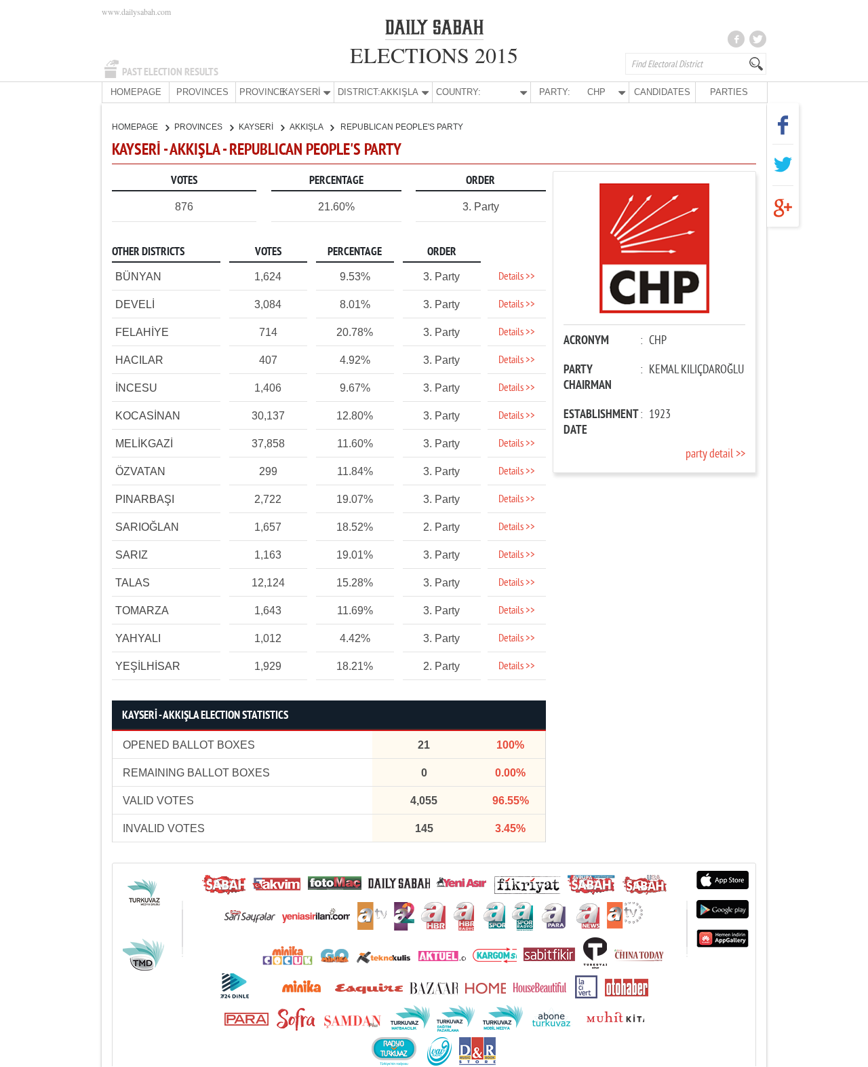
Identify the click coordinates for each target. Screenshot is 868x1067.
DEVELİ (135, 304)
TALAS (132, 582)
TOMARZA (142, 610)
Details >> (516, 277)
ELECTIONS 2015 (434, 54)
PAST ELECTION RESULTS (170, 72)
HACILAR (139, 360)
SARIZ (131, 555)
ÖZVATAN (140, 471)
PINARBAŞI (144, 499)
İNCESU (136, 388)
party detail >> (715, 454)
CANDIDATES (662, 92)
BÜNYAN (138, 276)
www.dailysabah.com (136, 11)
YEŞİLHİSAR (147, 666)
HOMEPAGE (136, 92)
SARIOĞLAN (147, 527)
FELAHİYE (142, 332)
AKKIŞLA (307, 127)
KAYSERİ (257, 127)
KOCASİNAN (147, 416)
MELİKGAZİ (144, 443)
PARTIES (729, 92)
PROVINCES (202, 92)
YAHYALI (138, 638)
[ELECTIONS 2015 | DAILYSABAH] (434, 30)
